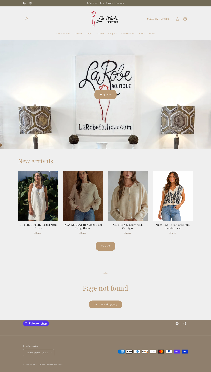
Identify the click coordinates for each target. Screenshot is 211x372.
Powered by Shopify (55, 364)
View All (105, 246)
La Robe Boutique (38, 364)
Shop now (105, 94)
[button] (26, 19)
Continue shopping (105, 304)
